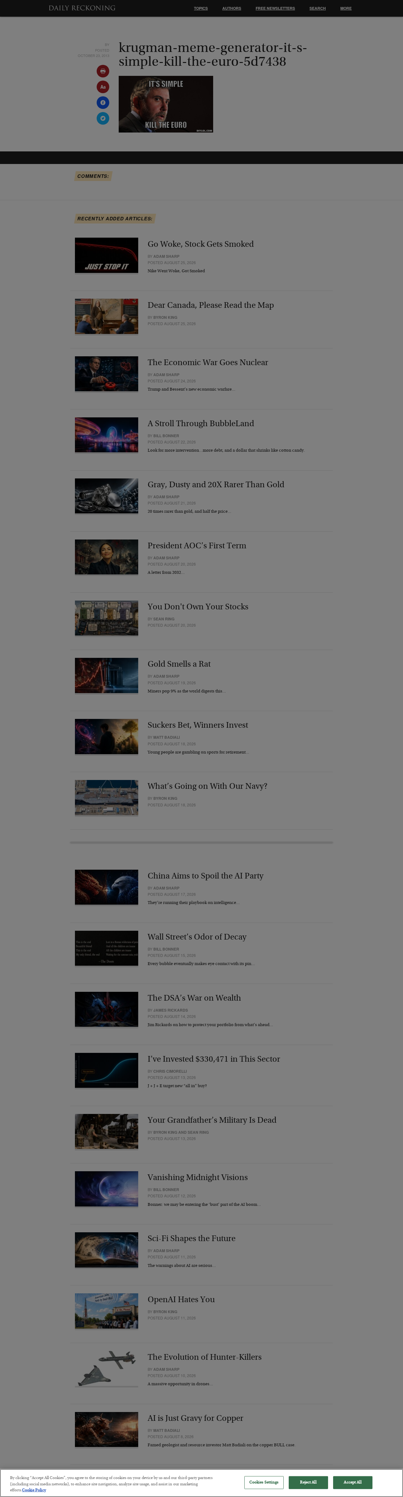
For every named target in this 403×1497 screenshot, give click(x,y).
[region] (201, 1483)
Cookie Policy (34, 1491)
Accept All (352, 1482)
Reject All (308, 1482)
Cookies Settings (264, 1482)
